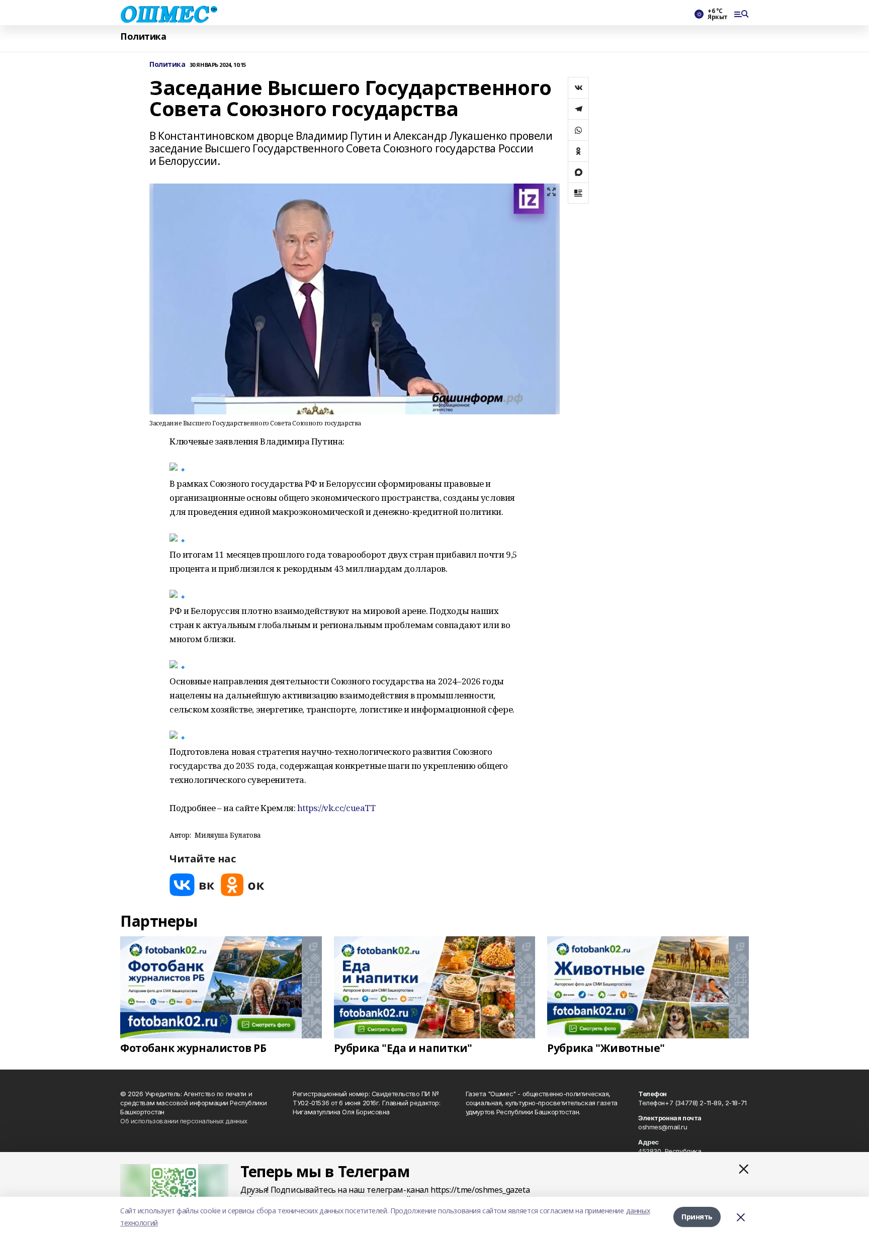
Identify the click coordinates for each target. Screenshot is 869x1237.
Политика (143, 36)
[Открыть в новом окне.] (192, 884)
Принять (697, 1216)
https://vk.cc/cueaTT (336, 808)
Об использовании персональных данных (183, 1121)
